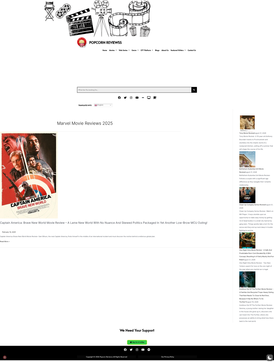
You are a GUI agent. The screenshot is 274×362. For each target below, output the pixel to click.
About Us (165, 50)
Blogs (157, 50)
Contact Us (192, 50)
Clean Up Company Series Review (252, 205)
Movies (112, 50)
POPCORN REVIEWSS (105, 42)
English (100, 105)
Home (105, 50)
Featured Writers (177, 50)
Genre (134, 50)
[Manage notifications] (4, 357)
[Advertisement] (137, 69)
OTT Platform (146, 50)
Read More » (5, 241)
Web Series (123, 50)
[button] (113, 50)
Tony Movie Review (246, 133)
